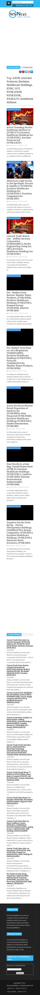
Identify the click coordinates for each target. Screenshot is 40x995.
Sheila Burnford (13, 313)
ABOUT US (10, 988)
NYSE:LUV (13, 98)
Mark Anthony (13, 145)
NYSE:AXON (14, 92)
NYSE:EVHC (14, 95)
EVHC (10, 88)
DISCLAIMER (11, 992)
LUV (17, 88)
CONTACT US (21, 992)
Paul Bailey (11, 429)
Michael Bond (12, 371)
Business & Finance (13, 109)
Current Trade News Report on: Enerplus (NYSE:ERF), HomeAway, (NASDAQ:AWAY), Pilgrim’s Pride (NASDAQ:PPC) (20, 801)
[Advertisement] (20, 42)
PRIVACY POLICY (21, 988)
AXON (16, 78)
